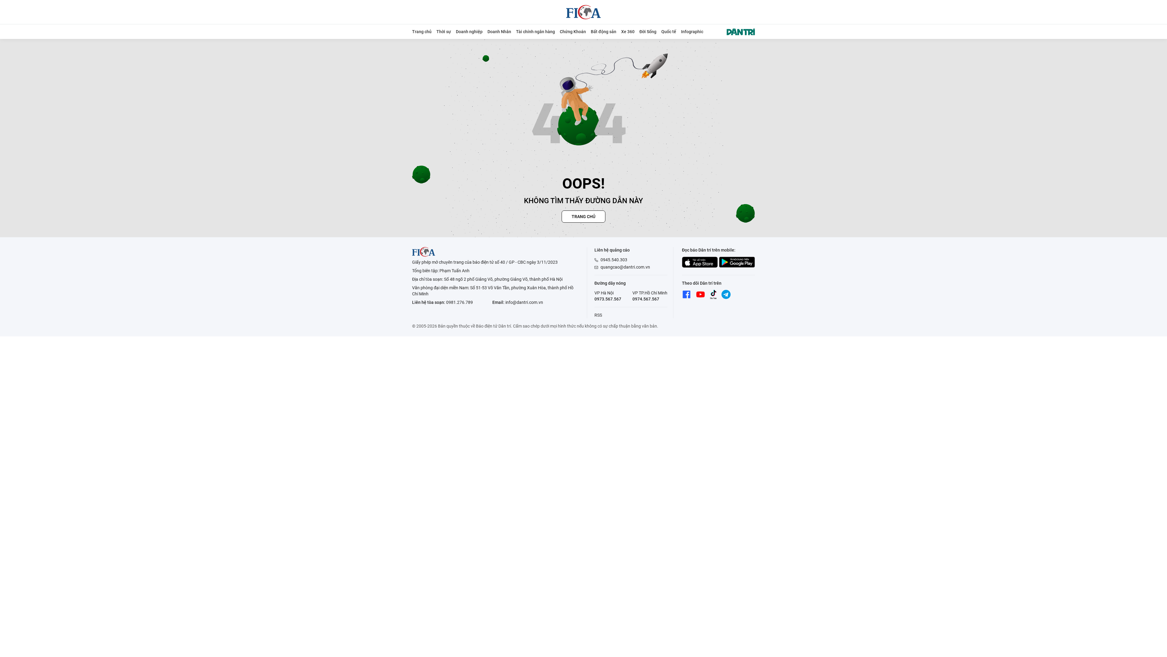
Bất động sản (603, 31)
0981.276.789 (459, 302)
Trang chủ (422, 31)
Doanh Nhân (499, 31)
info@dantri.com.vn (524, 302)
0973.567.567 (607, 299)
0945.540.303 (614, 259)
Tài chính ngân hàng (535, 31)
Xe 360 (628, 31)
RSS (598, 315)
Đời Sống (647, 31)
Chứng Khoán (573, 31)
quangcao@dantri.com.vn (625, 267)
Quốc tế (668, 31)
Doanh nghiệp (469, 31)
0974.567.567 (645, 299)
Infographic (692, 31)
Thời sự (443, 31)
